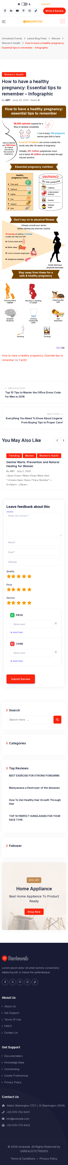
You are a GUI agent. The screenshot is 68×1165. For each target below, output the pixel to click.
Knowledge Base (14, 1062)
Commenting (11, 1069)
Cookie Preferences (16, 1075)
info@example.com (17, 1118)
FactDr (23, 360)
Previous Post (17, 388)
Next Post (53, 414)
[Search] (62, 21)
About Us (10, 1006)
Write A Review (54, 11)
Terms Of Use (12, 1019)
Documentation (13, 1056)
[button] (57, 440)
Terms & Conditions (23, 1158)
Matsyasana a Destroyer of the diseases (34, 787)
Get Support (11, 1012)
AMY (8, 100)
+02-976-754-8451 (18, 1112)
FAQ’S (8, 1026)
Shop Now (34, 911)
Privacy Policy (12, 1082)
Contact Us (11, 1032)
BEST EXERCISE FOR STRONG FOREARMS (34, 775)
